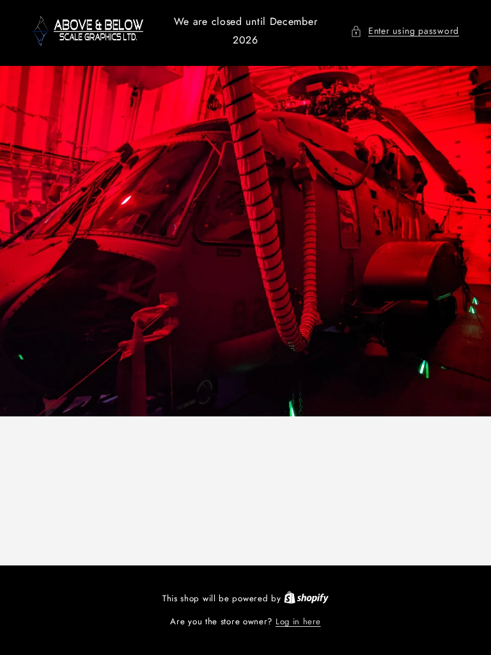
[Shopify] (306, 598)
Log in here (298, 621)
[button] (404, 31)
